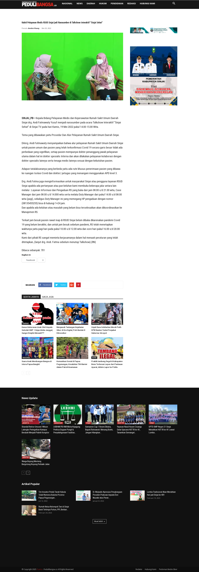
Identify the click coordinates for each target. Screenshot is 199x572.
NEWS (80, 3)
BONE (94, 358)
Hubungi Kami (147, 3)
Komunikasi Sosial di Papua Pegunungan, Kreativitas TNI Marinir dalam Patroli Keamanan (72, 364)
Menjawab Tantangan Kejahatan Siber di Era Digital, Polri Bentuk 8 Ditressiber (71, 330)
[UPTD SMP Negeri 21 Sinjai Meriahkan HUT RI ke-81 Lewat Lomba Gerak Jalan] (163, 414)
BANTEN (121, 423)
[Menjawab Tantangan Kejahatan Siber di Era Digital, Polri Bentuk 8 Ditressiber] (72, 314)
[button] (173, 3)
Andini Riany (33, 28)
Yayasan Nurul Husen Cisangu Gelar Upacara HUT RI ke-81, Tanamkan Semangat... (129, 429)
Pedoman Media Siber (168, 569)
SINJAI (88, 423)
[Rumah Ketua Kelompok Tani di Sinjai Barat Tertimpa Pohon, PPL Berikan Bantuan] (29, 510)
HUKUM (103, 3)
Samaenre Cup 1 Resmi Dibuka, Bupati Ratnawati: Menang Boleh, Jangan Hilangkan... (99, 429)
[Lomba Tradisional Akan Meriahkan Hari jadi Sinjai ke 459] (137, 495)
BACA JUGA (48, 297)
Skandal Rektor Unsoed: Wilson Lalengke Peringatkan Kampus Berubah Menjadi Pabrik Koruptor (35, 429)
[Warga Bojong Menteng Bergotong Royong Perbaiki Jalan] (36, 449)
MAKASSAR (58, 423)
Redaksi (131, 3)
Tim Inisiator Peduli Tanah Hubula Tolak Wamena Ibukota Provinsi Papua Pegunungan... (52, 495)
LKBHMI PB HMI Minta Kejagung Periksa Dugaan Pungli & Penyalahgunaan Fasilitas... (66, 429)
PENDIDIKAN (117, 3)
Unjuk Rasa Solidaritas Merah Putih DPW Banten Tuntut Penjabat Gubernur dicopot (106, 330)
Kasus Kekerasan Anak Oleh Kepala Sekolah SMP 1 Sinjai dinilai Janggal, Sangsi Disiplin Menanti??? (37, 330)
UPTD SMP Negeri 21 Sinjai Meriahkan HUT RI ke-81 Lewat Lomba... (162, 429)
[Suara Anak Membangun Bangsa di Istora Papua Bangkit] (37, 348)
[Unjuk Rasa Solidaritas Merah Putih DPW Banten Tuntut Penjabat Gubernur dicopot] (107, 314)
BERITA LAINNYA (31, 297)
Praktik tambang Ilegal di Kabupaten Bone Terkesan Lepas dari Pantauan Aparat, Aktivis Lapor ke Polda (107, 364)
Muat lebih (98, 521)
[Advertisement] (72, 108)
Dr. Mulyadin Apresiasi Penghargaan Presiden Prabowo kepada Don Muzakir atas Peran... (107, 495)
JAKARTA (60, 323)
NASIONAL (67, 3)
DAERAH (91, 3)
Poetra (39, 569)
